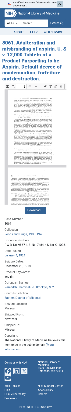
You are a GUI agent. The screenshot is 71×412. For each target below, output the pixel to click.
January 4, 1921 (15, 255)
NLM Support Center (50, 386)
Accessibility (45, 390)
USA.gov (46, 407)
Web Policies (12, 386)
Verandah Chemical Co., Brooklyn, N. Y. (29, 287)
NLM (22, 407)
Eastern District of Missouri (23, 298)
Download (34, 210)
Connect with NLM (16, 362)
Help (34, 32)
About (19, 32)
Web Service (53, 32)
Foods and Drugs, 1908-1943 (24, 234)
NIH (29, 407)
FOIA (7, 390)
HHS (36, 407)
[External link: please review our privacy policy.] (8, 371)
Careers (42, 394)
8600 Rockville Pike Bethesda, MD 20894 (50, 369)
